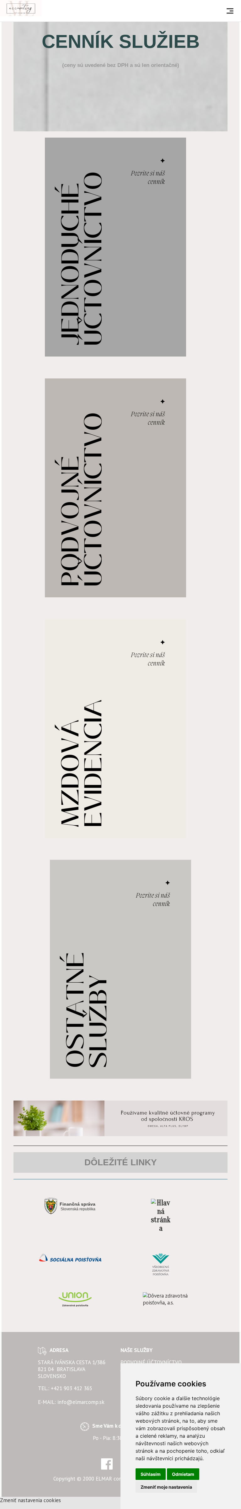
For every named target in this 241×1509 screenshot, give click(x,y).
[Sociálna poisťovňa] (70, 1257)
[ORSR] (160, 1216)
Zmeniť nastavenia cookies (30, 1500)
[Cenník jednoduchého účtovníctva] (115, 246)
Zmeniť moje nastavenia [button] (166, 1487)
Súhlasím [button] (151, 1474)
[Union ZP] (75, 1299)
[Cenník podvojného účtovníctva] (115, 487)
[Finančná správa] (70, 1206)
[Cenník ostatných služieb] (120, 969)
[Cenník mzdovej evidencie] (115, 728)
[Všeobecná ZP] (160, 1264)
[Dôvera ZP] (166, 1299)
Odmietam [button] (183, 1474)
